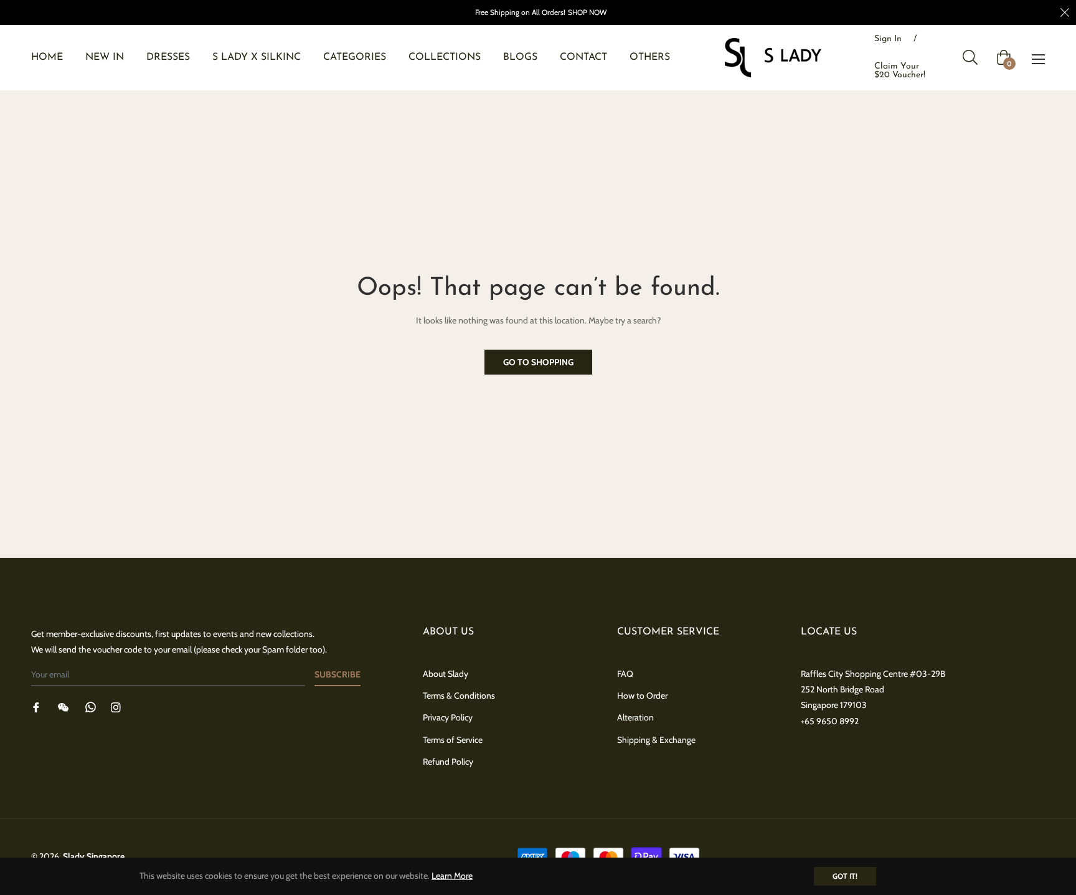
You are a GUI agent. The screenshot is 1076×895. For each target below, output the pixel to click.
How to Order (642, 695)
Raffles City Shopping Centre (854, 673)
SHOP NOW (587, 12)
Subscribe (337, 674)
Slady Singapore (94, 856)
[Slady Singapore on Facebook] (36, 706)
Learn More (452, 875)
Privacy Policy (448, 717)
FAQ (625, 673)
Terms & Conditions (459, 695)
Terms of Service (453, 739)
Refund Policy (448, 761)
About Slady (445, 673)
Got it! (845, 876)
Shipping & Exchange (656, 739)
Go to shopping (538, 362)
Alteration (635, 717)
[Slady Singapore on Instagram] (116, 706)
